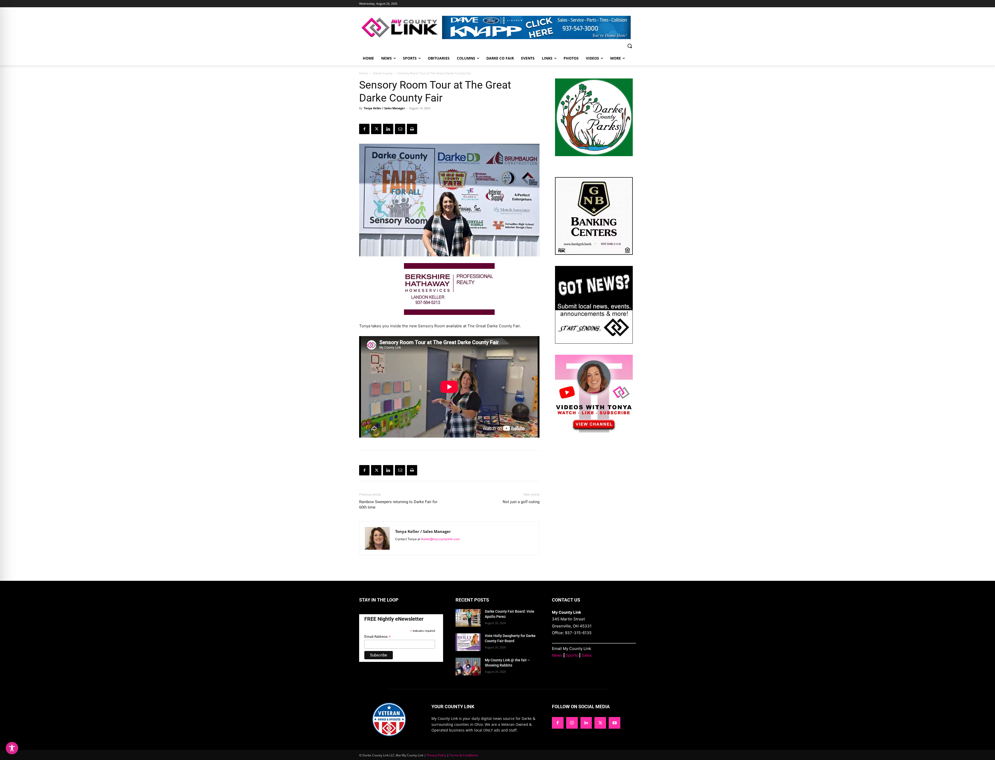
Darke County (383, 73)
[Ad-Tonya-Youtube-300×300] (594, 431)
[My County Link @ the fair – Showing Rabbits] (468, 666)
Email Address (377, 636)
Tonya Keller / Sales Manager (384, 108)
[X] (376, 129)
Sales (587, 655)
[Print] (412, 129)
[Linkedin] (388, 129)
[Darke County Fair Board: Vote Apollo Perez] (468, 618)
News (557, 655)
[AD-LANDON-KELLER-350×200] (449, 318)
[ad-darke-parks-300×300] (594, 154)
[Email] (400, 129)
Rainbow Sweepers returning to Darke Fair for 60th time (398, 505)
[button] (629, 46)
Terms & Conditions (464, 755)
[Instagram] (572, 723)
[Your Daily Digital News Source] (400, 27)
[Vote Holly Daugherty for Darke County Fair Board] (468, 642)
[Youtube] (614, 723)
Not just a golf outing (521, 502)
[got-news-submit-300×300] (594, 342)
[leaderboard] (539, 27)
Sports (572, 655)
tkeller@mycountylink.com (440, 539)
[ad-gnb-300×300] (594, 253)
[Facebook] (364, 129)
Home (363, 73)
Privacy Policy (436, 755)
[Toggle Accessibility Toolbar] (12, 748)
